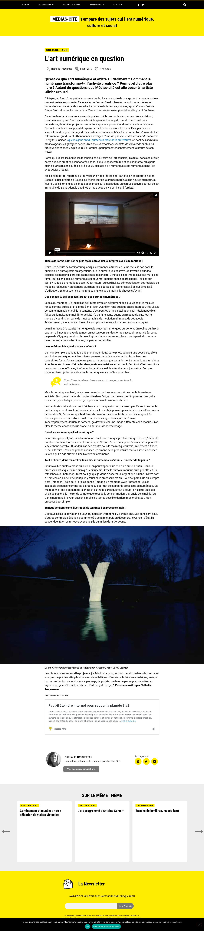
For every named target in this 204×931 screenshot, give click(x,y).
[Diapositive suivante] (198, 831)
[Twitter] (143, 4)
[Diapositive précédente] (5, 831)
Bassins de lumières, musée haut (157, 811)
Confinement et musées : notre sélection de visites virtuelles (40, 813)
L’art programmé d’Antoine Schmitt (101, 811)
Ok (87, 926)
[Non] (199, 924)
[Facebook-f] (138, 4)
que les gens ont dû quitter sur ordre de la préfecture (99, 140)
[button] (184, 4)
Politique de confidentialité (106, 926)
